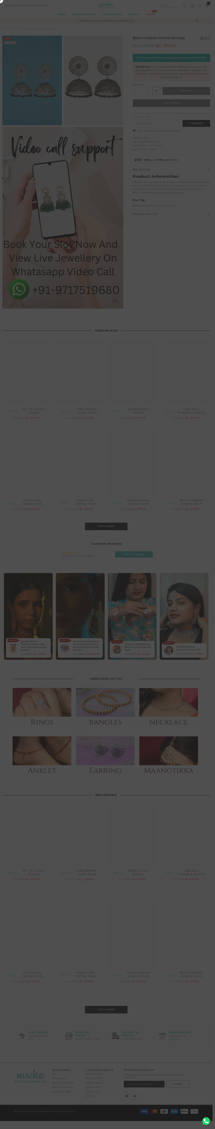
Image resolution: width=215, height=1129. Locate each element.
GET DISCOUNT (107, 579)
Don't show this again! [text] (109, 600)
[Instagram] (103, 587)
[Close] (175, 518)
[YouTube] (111, 587)
